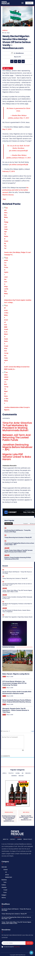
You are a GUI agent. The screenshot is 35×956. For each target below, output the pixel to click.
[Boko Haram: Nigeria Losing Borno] (17, 660)
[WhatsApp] (23, 61)
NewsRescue (20, 53)
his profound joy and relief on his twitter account (15, 190)
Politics (6, 548)
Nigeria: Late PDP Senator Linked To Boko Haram (16, 457)
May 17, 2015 (24, 118)
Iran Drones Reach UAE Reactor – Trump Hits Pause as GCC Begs (17, 531)
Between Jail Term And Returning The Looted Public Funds (16, 437)
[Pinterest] (19, 61)
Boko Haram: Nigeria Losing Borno (15, 674)
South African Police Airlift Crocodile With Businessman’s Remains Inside (16, 692)
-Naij (4, 199)
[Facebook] (12, 61)
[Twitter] (15, 61)
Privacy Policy (17, 946)
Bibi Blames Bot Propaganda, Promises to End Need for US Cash (17, 604)
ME (5, 528)
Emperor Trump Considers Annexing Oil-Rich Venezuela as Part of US (17, 558)
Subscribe (29, 943)
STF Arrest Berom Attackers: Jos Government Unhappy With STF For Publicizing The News (14, 683)
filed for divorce (8, 195)
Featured (25, 523)
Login (32, 731)
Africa (4, 30)
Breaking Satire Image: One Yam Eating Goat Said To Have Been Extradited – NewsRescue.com (9, 818)
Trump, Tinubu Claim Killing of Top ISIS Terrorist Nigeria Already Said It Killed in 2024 (18, 551)
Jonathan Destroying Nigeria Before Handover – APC (17, 447)
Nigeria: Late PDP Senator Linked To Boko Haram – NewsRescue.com (26, 817)
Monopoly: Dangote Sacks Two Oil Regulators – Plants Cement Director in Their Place (15, 710)
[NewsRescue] (6, 3)
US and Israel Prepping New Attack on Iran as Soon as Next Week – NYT (19, 543)
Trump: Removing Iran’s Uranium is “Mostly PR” (18, 537)
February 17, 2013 (24, 158)
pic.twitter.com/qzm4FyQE (18, 151)
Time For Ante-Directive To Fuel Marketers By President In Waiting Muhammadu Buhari (17, 426)
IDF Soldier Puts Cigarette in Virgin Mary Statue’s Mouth (17, 617)
